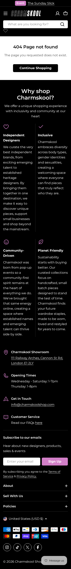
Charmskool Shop (29, 561)
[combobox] (35, 24)
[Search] (62, 24)
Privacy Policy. (27, 476)
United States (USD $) (26, 519)
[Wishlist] (5, 30)
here (38, 423)
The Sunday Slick (41, 3)
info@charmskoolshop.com (32, 404)
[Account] (57, 13)
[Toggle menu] (5, 13)
